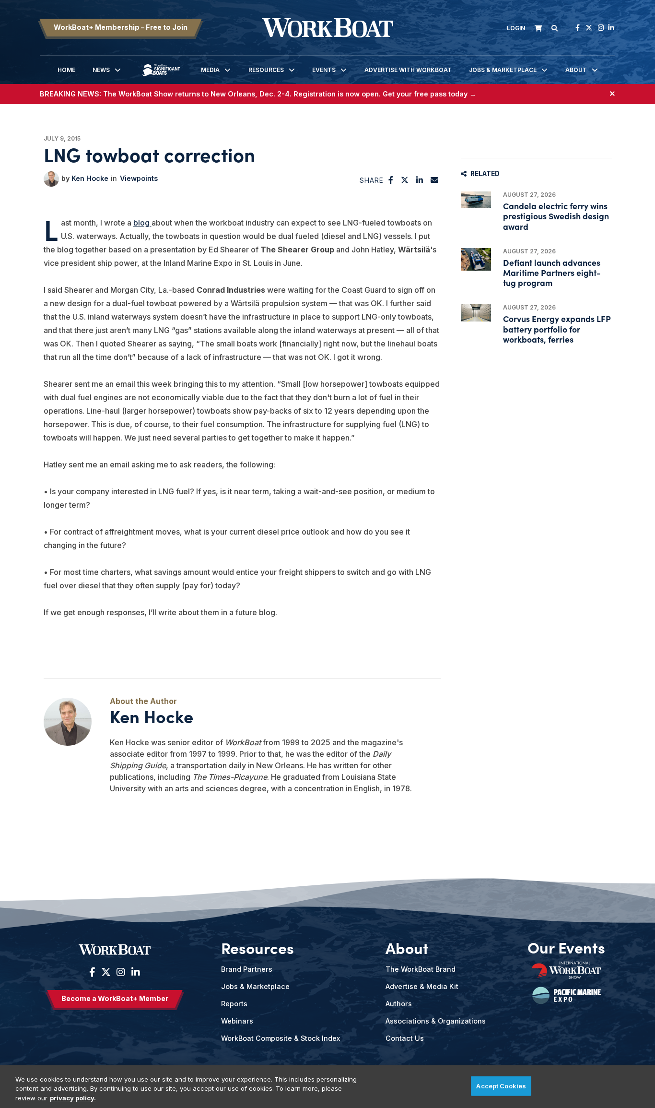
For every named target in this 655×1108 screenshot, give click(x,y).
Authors (399, 1004)
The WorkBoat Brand (421, 969)
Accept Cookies (501, 1085)
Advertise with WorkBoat (408, 69)
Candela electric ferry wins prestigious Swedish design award (556, 216)
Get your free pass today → (429, 94)
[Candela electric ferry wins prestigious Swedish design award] (476, 199)
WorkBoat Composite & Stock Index (280, 1038)
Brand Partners (246, 969)
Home (66, 69)
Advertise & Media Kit (422, 986)
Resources (266, 69)
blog (142, 222)
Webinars (237, 1021)
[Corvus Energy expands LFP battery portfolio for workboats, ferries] (476, 312)
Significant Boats (161, 77)
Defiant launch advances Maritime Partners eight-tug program (551, 272)
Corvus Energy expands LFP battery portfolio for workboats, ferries (556, 328)
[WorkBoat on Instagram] (601, 28)
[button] (391, 180)
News (101, 69)
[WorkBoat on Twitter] (588, 28)
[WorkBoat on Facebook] (577, 28)
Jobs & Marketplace (503, 69)
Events (324, 69)
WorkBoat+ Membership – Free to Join (120, 27)
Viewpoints (139, 178)
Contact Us (405, 1038)
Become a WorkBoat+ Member (114, 998)
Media (210, 69)
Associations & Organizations (436, 1021)
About (576, 69)
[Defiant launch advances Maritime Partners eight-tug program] (476, 259)
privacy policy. (73, 1098)
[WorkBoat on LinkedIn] (611, 28)
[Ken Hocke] (51, 179)
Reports (234, 1004)
